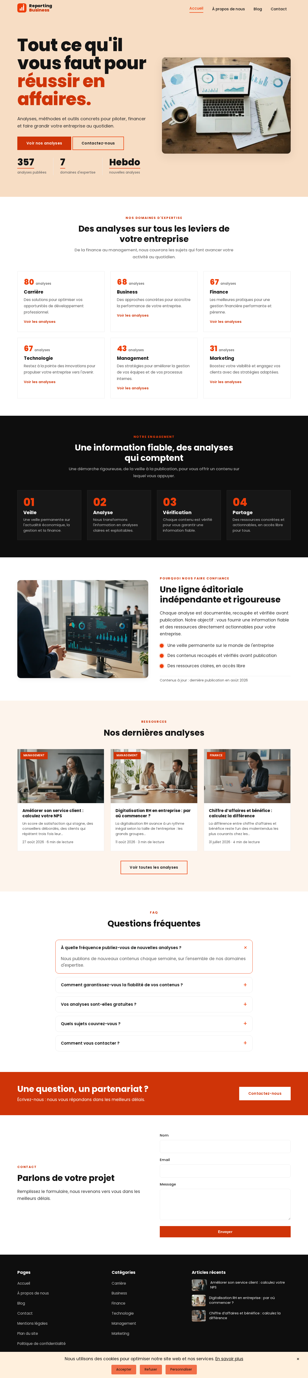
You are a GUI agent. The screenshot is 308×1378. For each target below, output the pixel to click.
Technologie (123, 1313)
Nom (164, 1135)
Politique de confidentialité (41, 1343)
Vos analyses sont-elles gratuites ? (98, 1004)
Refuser (151, 1369)
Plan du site (27, 1333)
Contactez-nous (98, 143)
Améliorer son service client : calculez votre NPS (52, 813)
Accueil (196, 8)
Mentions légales (32, 1323)
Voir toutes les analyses (154, 867)
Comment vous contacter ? (90, 1043)
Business (119, 1293)
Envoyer (225, 1232)
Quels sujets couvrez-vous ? (91, 1024)
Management (124, 1323)
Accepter (123, 1369)
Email (165, 1159)
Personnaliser (181, 1369)
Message (168, 1184)
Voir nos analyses (44, 143)
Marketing (120, 1333)
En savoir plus (229, 1359)
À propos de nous (228, 9)
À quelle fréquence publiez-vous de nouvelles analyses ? (121, 948)
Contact (279, 9)
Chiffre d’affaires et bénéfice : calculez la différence (240, 813)
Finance (118, 1303)
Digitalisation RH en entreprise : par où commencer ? (153, 813)
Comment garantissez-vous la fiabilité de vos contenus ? (122, 985)
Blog (258, 9)
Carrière (119, 1283)
